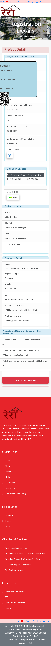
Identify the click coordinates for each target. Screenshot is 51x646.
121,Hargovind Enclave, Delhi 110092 (21, 310)
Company (9, 278)
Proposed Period (15, 116)
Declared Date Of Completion (21, 139)
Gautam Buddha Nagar (15, 227)
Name (7, 264)
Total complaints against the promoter (20, 350)
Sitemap (8, 608)
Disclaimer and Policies (15, 591)
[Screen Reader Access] (33, 1)
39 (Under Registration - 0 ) (15, 355)
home (7, 460)
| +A (12, 1)
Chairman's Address (14, 316)
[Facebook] (1, 1)
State (7, 212)
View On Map (13, 149)
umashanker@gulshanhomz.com (19, 299)
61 (8, 120)
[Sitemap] (37, 1)
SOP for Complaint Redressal (18, 564)
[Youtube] (7, 1)
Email (7, 295)
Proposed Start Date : (17, 126)
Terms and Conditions (15, 602)
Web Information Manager (16, 493)
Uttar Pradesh (11, 217)
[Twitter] (4, 1)
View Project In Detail (25, 380)
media (7, 477)
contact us (10, 488)
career (8, 471)
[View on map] (10, 155)
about (8, 466)
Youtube (8, 526)
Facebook (9, 515)
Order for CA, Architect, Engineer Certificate (25, 553)
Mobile (8, 284)
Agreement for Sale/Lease (16, 548)
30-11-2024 (12, 143)
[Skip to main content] (29, 1)
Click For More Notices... (15, 570)
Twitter (8, 521)
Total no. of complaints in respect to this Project (25, 361)
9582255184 (12, 109)
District (8, 223)
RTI (6, 597)
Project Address (12, 244)
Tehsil (7, 233)
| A (18, 1)
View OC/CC (12, 192)
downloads (10, 482)
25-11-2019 (12, 131)
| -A (24, 1)
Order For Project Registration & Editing (22, 559)
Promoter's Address (14, 305)
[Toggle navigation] (43, 9)
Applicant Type (12, 273)
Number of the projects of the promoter (21, 339)
